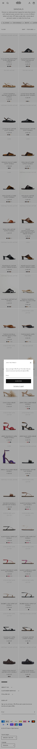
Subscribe (18, 381)
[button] (30, 363)
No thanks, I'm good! (18, 386)
